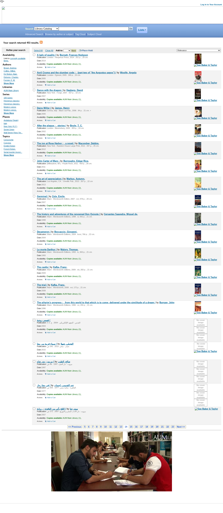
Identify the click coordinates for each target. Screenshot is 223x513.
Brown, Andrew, (10, 68)
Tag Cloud (80, 34)
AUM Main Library (11, 90)
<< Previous (74, 426)
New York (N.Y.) (10, 126)
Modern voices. (10, 110)
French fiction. (10, 149)
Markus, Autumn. (76, 178)
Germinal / (43, 196)
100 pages (8, 98)
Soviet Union (9, 129)
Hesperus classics (12, 101)
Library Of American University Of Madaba (11, 29)
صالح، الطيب (64, 361)
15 (131, 426)
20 (157, 426)
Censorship (8, 140)
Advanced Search (34, 34)
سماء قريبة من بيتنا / (47, 344)
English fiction (9, 146)
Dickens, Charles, (11, 77)
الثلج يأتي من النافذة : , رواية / (51, 409)
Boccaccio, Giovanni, (65, 231)
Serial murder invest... (13, 152)
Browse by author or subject (59, 34)
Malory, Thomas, (69, 249)
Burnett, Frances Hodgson (74, 55)
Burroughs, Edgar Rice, (76, 161)
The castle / (43, 267)
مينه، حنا (74, 409)
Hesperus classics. (12, 104)
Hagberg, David (74, 90)
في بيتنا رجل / (44, 385)
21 (162, 426)
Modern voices (10, 107)
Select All (38, 50)
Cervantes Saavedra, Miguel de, (121, 214)
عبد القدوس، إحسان (64, 385)
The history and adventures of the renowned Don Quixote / (69, 214)
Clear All (49, 50)
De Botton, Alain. (10, 74)
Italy (5, 123)
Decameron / (44, 231)
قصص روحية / (44, 320)
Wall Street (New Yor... (13, 133)
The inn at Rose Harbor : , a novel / (56, 143)
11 (110, 426)
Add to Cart (51, 67)
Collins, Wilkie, (10, 71)
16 (136, 426)
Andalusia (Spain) (11, 120)
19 (152, 426)
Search (29, 28)
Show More (9, 83)
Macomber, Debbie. (88, 143)
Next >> (181, 426)
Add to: (59, 50)
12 (115, 426)
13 (121, 426)
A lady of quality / (47, 55)
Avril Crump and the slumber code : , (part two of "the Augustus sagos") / (76, 72)
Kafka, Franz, (60, 267)
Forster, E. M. (9, 80)
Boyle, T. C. (76, 125)
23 (173, 426)
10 (105, 426)
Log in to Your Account (211, 4)
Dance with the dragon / (50, 90)
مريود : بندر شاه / (46, 361)
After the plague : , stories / (51, 125)
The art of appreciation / (50, 178)
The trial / (42, 285)
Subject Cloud (94, 34)
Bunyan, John (166, 302)
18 (146, 426)
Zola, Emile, (58, 196)
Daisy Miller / (44, 108)
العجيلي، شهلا (67, 344)
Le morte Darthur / (47, 249)
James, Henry (62, 108)
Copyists (7, 143)
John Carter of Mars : (48, 161)
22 (167, 426)
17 (141, 426)
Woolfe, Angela (128, 72)
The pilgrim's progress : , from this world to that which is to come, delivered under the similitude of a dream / (96, 302)
